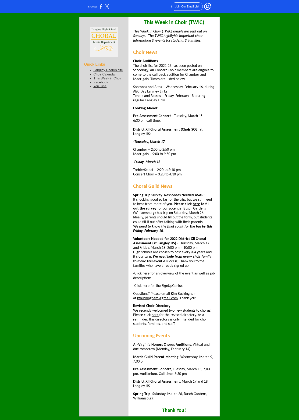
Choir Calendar (104, 74)
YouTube (100, 86)
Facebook (100, 82)
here (196, 204)
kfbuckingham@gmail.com (157, 298)
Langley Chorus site (108, 70)
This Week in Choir (107, 78)
